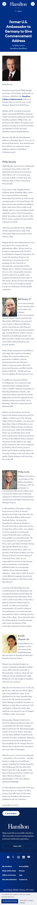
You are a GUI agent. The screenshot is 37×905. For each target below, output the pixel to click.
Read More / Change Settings (26, 902)
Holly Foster (20, 45)
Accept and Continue (10, 901)
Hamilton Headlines (18, 48)
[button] (4, 3)
